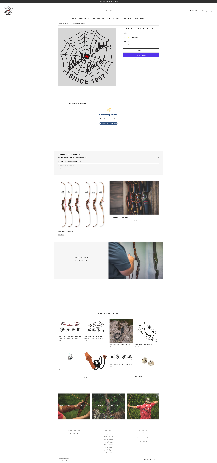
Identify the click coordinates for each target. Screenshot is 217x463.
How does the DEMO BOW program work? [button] (68, 169)
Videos (108, 449)
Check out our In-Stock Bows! (108, 1)
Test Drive (128, 18)
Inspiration (140, 18)
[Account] (207, 11)
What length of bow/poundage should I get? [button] (70, 161)
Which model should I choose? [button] (66, 165)
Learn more (61, 234)
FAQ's (108, 441)
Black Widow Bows (65, 458)
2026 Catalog (108, 452)
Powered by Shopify (62, 460)
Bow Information (108, 439)
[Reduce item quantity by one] (123, 44)
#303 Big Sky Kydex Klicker (120, 344)
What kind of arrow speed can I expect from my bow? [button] (72, 157)
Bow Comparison (108, 446)
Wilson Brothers (108, 442)
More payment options (141, 58)
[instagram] (74, 433)
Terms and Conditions (108, 437)
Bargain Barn (108, 434)
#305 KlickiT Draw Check (67, 367)
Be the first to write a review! (108, 123)
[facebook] (70, 433)
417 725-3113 (143, 441)
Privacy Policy (108, 451)
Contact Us (117, 18)
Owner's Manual (108, 444)
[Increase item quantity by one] (128, 44)
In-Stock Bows (98, 18)
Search (110, 10)
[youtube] (78, 433)
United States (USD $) (196, 10)
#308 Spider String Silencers (121, 364)
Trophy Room (108, 447)
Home (74, 18)
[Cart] (211, 11)
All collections (63, 23)
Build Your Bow (84, 18)
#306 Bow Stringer (90, 375)
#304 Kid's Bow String (143, 344)
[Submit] (108, 10)
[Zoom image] (86, 57)
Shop (108, 18)
